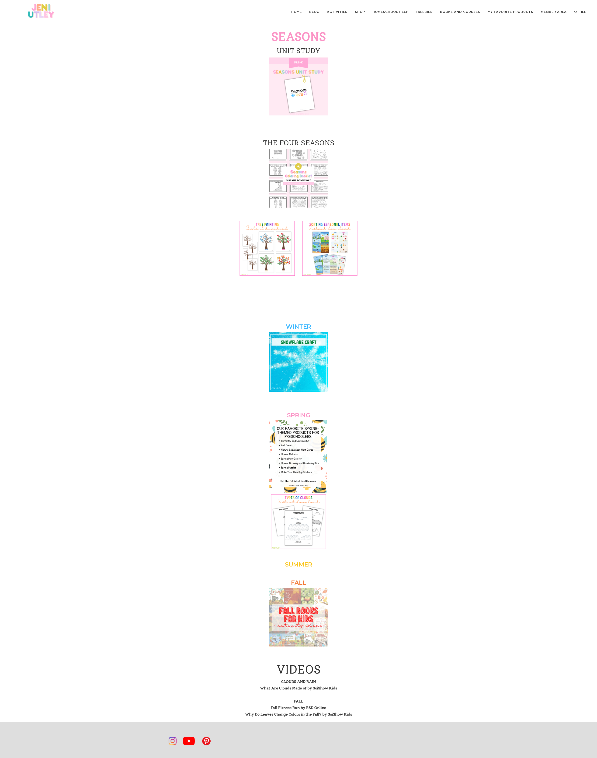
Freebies (424, 12)
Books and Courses (460, 12)
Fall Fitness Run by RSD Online (298, 708)
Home (296, 12)
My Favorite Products (510, 12)
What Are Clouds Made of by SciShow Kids (298, 688)
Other (580, 12)
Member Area (554, 12)
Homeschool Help (390, 12)
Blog (314, 12)
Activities (337, 12)
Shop (360, 12)
